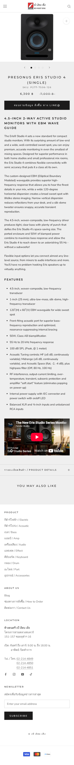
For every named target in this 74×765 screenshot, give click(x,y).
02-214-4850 (25, 663)
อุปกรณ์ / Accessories (16, 575)
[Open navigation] (5, 6)
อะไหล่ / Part (11, 569)
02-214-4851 (25, 667)
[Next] (49, 67)
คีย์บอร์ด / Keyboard (16, 557)
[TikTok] (31, 674)
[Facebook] (5, 674)
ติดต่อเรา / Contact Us (17, 608)
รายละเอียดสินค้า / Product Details (30, 470)
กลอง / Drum (11, 563)
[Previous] (24, 67)
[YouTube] (22, 674)
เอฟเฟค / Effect (13, 550)
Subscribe (18, 715)
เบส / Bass (10, 532)
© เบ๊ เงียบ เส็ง (37, 734)
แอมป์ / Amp (11, 538)
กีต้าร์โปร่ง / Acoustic (16, 526)
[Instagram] (14, 674)
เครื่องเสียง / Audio (15, 544)
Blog (7, 595)
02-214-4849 (25, 659)
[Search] (69, 6)
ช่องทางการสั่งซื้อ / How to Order (23, 601)
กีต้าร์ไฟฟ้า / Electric (16, 520)
